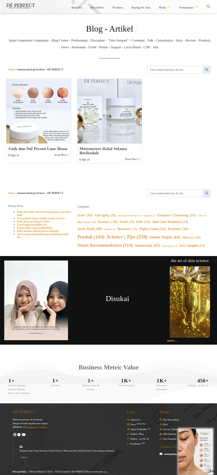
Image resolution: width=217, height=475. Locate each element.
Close (209, 471)
